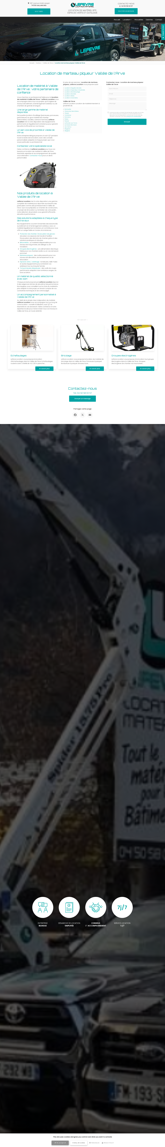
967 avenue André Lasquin (40, 4)
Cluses (67, 113)
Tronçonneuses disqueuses (30, 268)
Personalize (95, 1143)
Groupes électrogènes (28, 249)
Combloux (68, 115)
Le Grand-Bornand (70, 125)
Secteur (38, 63)
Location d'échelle (70, 94)
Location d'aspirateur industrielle (75, 90)
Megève (67, 131)
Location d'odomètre (71, 98)
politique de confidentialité (133, 116)
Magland (67, 129)
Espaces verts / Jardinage (29, 262)
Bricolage (66, 355)
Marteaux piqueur (26, 255)
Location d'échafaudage (72, 92)
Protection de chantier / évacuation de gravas (37, 234)
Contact (158, 20)
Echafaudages (19, 355)
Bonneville (68, 109)
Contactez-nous (35, 155)
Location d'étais (69, 96)
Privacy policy (108, 1143)
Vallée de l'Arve (48, 63)
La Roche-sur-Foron (71, 123)
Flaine (66, 119)
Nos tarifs (39, 11)
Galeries (149, 20)
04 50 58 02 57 (127, 6)
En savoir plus (44, 369)
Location (126, 20)
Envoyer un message (126, 11)
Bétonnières (24, 242)
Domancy (68, 117)
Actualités (139, 20)
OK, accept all (61, 1143)
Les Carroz (68, 127)
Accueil (117, 20)
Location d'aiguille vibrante (73, 88)
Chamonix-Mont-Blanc (72, 111)
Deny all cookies (79, 1143)
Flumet (67, 121)
